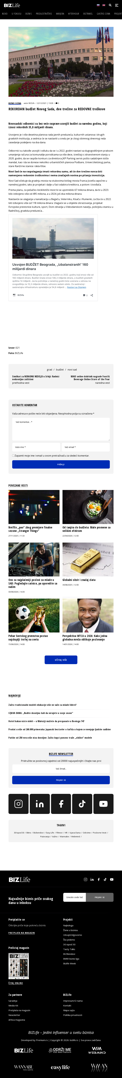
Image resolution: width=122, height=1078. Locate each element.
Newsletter (14, 1015)
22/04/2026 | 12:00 (70, 536)
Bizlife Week (69, 963)
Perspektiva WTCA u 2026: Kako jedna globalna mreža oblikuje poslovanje (84, 637)
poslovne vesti (99, 832)
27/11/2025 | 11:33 (16, 536)
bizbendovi (38, 832)
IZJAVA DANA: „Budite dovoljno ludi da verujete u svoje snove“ (40, 713)
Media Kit (13, 1005)
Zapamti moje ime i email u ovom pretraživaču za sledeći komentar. (52, 455)
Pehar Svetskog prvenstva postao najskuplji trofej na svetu (28, 637)
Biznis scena (14, 103)
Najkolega (68, 925)
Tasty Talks (69, 949)
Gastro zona (103, 13)
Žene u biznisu (70, 930)
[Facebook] (61, 804)
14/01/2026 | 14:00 (70, 644)
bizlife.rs (74, 1040)
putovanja (45, 836)
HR (66, 832)
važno (55, 836)
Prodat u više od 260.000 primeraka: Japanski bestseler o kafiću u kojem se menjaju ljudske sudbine (59, 729)
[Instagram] (18, 804)
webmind (75, 836)
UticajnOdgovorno (72, 934)
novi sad (72, 369)
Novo (5, 13)
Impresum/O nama (73, 1000)
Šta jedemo (69, 939)
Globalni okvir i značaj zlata (78, 580)
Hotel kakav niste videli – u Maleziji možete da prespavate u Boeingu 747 (46, 721)
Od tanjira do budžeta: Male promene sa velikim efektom (86, 529)
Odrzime (87, 832)
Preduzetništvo (44, 13)
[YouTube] (103, 804)
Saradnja (12, 1000)
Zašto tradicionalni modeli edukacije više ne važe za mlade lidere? (42, 704)
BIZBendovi (69, 953)
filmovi (59, 832)
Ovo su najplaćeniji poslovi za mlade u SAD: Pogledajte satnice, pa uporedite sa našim (32, 583)
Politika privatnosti (72, 1015)
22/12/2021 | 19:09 (45, 103)
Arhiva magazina (16, 1019)
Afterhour (73, 13)
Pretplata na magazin (19, 1010)
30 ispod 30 (19, 832)
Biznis (29, 13)
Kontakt (67, 1005)
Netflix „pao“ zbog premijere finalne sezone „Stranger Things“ (30, 529)
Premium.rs (42, 1040)
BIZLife (32, 103)
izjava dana (75, 832)
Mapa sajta (69, 1010)
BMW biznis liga (71, 958)
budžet (60, 369)
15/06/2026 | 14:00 (16, 644)
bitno (28, 832)
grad (49, 369)
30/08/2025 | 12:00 (70, 585)
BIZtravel (88, 13)
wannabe (64, 836)
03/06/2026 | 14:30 (16, 592)
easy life (50, 832)
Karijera (60, 13)
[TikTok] (82, 804)
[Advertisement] (61, 323)
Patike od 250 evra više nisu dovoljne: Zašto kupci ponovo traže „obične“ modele (50, 737)
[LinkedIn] (40, 804)
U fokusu (16, 13)
